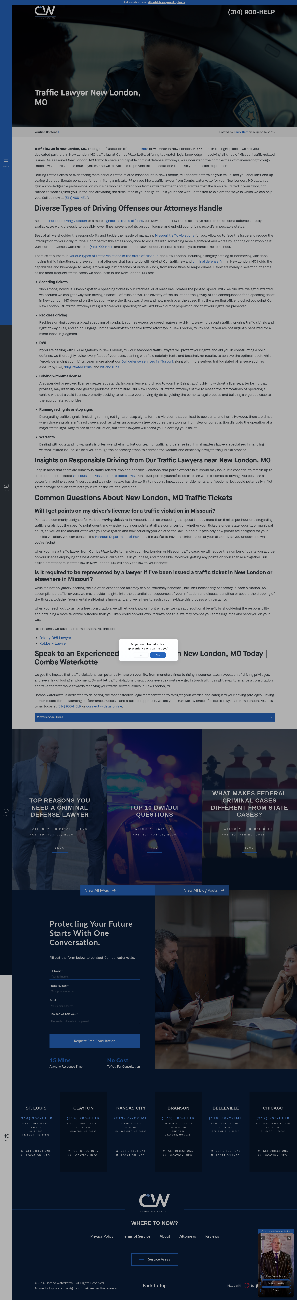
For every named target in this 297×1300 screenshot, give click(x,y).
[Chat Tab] (148, 650)
